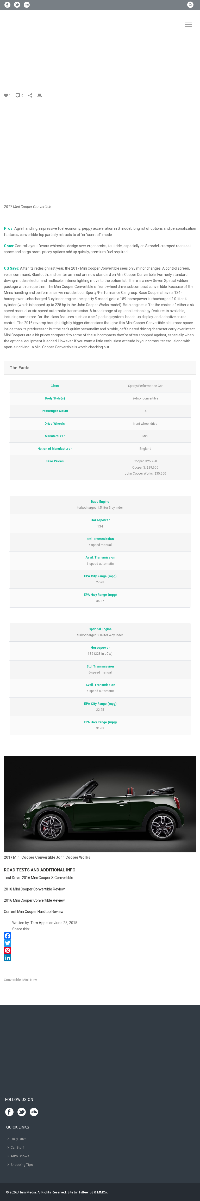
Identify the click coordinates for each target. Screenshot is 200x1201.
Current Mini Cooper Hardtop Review (34, 911)
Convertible (12, 979)
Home (14, 66)
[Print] (42, 95)
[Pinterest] (100, 950)
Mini (25, 979)
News (26, 66)
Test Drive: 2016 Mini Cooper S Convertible (38, 878)
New (33, 979)
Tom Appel (39, 923)
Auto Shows (20, 1156)
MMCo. (102, 1192)
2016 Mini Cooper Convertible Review (34, 900)
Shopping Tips (22, 1165)
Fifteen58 (86, 1192)
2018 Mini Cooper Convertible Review (34, 889)
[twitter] (21, 1112)
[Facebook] (100, 935)
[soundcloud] (34, 1112)
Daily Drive (18, 1139)
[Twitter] (100, 943)
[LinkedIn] (100, 957)
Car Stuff (17, 1147)
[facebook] (9, 1112)
